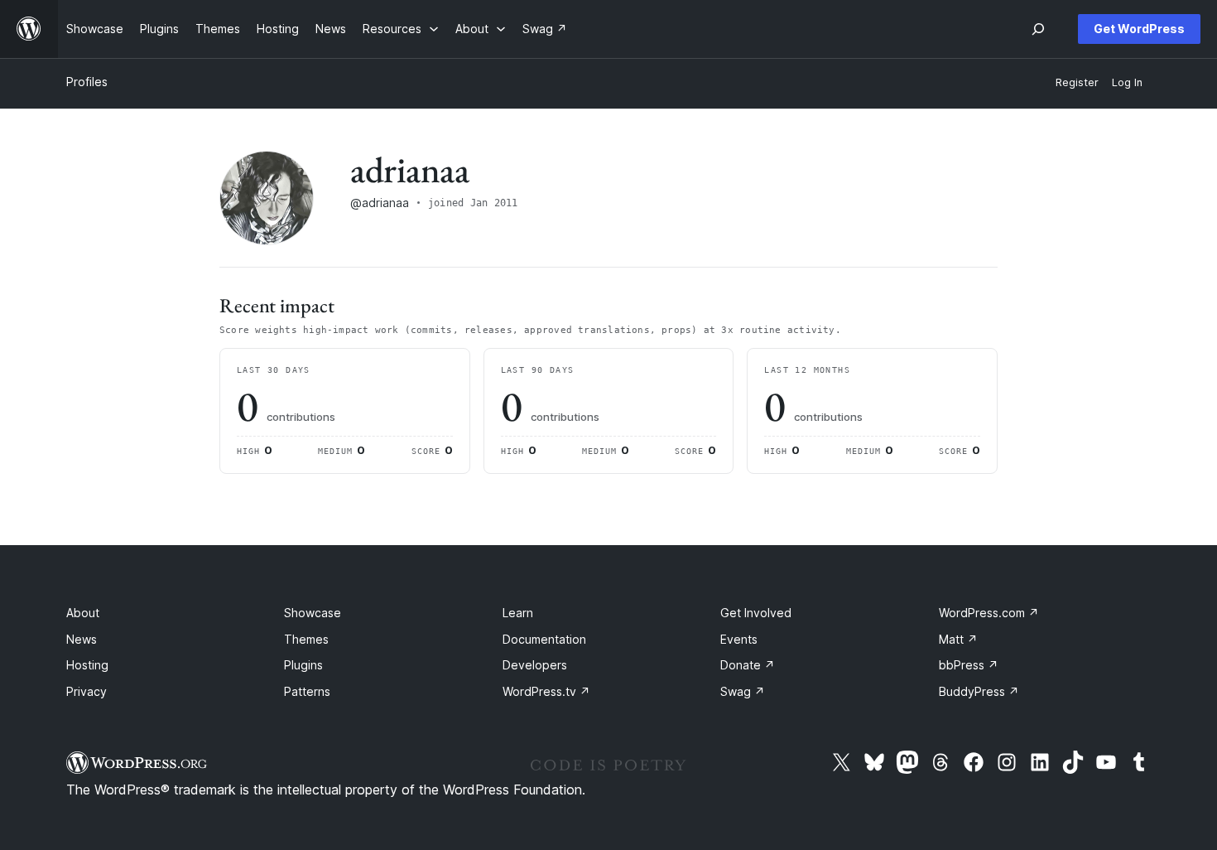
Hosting (87, 665)
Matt (958, 639)
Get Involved (755, 613)
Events (739, 639)
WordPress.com (989, 613)
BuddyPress (979, 691)
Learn (518, 613)
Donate (747, 665)
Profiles (87, 82)
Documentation (544, 639)
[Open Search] (1038, 29)
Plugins (303, 665)
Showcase (312, 613)
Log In (1127, 82)
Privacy (86, 691)
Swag (742, 691)
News (81, 639)
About (82, 613)
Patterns (307, 691)
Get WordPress (1139, 29)
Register (1077, 82)
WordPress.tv (546, 691)
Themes (306, 639)
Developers (535, 665)
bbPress (968, 665)
